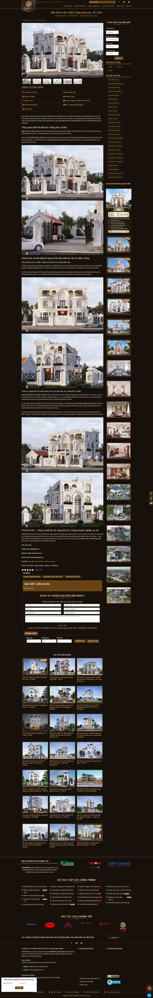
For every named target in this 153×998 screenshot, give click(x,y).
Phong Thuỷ (120, 6)
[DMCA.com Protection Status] (113, 976)
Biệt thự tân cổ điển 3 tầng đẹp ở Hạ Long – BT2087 (34, 734)
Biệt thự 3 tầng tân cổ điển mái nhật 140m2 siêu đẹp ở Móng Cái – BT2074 (35, 790)
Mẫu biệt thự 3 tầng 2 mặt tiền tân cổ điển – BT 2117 (89, 762)
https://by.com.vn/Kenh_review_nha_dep (41, 561)
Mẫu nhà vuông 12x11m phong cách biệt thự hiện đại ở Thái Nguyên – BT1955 (61, 707)
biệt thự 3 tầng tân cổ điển (32, 576)
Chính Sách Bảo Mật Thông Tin (89, 978)
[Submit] (114, 2)
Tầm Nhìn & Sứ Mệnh (86, 981)
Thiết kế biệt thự (73, 16)
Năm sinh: (29, 638)
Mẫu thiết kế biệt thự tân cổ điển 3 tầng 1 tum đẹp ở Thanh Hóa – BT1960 (33, 763)
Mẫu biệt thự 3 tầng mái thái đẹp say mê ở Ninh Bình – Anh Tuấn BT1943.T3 (62, 763)
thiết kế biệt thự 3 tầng (73, 576)
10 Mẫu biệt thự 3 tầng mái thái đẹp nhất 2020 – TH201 (61, 678)
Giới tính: (60, 638)
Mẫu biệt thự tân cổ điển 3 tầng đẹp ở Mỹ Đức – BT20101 (34, 706)
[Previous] (25, 50)
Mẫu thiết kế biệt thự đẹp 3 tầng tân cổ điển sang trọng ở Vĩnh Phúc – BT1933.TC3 (61, 735)
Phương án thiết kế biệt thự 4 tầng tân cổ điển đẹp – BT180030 (35, 816)
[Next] (99, 50)
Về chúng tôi (68, 6)
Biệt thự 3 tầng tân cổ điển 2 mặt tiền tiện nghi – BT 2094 (34, 678)
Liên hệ (128, 6)
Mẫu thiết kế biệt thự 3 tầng (88, 16)
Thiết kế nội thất (94, 6)
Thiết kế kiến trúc (80, 6)
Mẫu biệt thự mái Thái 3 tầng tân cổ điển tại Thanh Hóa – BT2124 (61, 816)
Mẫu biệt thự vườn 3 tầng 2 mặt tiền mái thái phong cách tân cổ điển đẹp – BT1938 (62, 845)
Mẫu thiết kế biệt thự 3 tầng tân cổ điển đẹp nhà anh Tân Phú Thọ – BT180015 (88, 707)
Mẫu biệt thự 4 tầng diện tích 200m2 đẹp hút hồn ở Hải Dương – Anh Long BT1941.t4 (89, 679)
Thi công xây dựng (108, 6)
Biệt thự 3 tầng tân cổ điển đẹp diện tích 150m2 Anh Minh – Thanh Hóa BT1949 (88, 817)
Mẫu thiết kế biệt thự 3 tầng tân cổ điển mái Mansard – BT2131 (88, 844)
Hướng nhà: (45, 638)
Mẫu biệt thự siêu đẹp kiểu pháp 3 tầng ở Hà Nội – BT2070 (61, 790)
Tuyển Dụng (83, 985)
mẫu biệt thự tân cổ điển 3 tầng (53, 576)
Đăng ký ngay (62, 625)
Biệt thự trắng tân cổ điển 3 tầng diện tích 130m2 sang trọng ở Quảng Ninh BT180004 (89, 735)
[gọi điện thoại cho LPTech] (149, 988)
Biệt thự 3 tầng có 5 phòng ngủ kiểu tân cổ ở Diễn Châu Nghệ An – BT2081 (34, 845)
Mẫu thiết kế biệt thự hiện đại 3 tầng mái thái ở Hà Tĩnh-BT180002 (89, 790)
